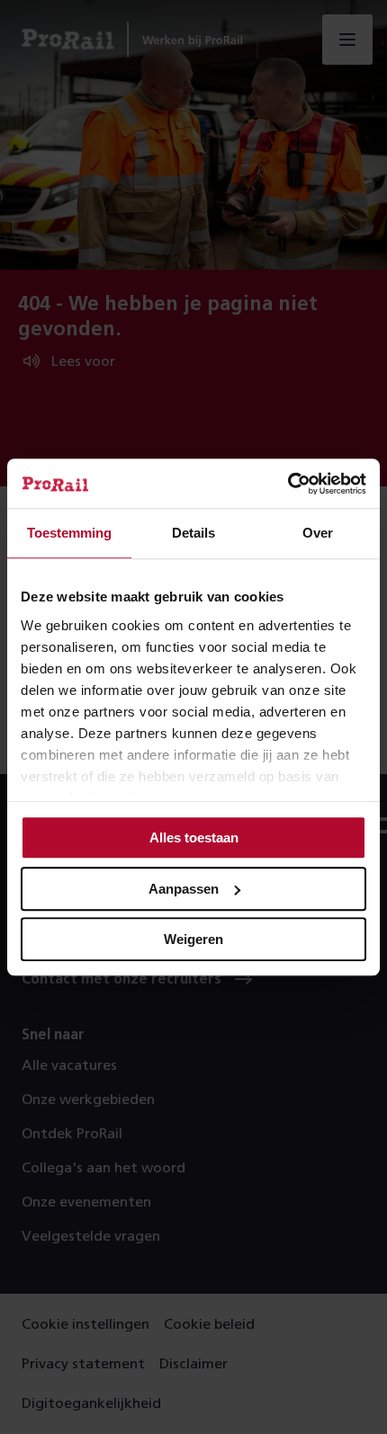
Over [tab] (317, 532)
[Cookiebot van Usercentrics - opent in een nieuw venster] (287, 483)
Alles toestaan (193, 837)
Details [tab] (193, 532)
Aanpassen (183, 888)
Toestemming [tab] (69, 532)
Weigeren (193, 939)
